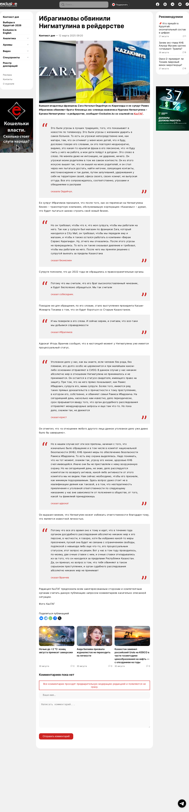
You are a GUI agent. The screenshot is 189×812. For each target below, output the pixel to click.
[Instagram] (165, 5)
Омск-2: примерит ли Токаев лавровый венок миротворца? (171, 61)
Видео (7, 51)
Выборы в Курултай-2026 (12, 24)
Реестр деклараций (10, 64)
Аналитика (9, 38)
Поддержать (122, 4)
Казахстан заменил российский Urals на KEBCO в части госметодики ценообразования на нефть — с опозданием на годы (132, 656)
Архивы (7, 44)
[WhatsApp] (50, 618)
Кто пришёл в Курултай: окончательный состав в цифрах (172, 28)
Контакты (7, 79)
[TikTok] (187, 5)
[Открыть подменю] (27, 38)
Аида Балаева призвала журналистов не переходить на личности (93, 652)
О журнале (8, 83)
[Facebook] (157, 5)
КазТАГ (138, 113)
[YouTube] (180, 5)
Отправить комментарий (56, 736)
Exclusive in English (10, 31)
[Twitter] (59, 618)
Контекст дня (11, 16)
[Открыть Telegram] (182, 803)
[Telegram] (172, 5)
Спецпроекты (11, 57)
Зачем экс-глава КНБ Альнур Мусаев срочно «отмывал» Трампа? (172, 45)
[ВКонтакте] (41, 618)
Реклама (7, 75)
